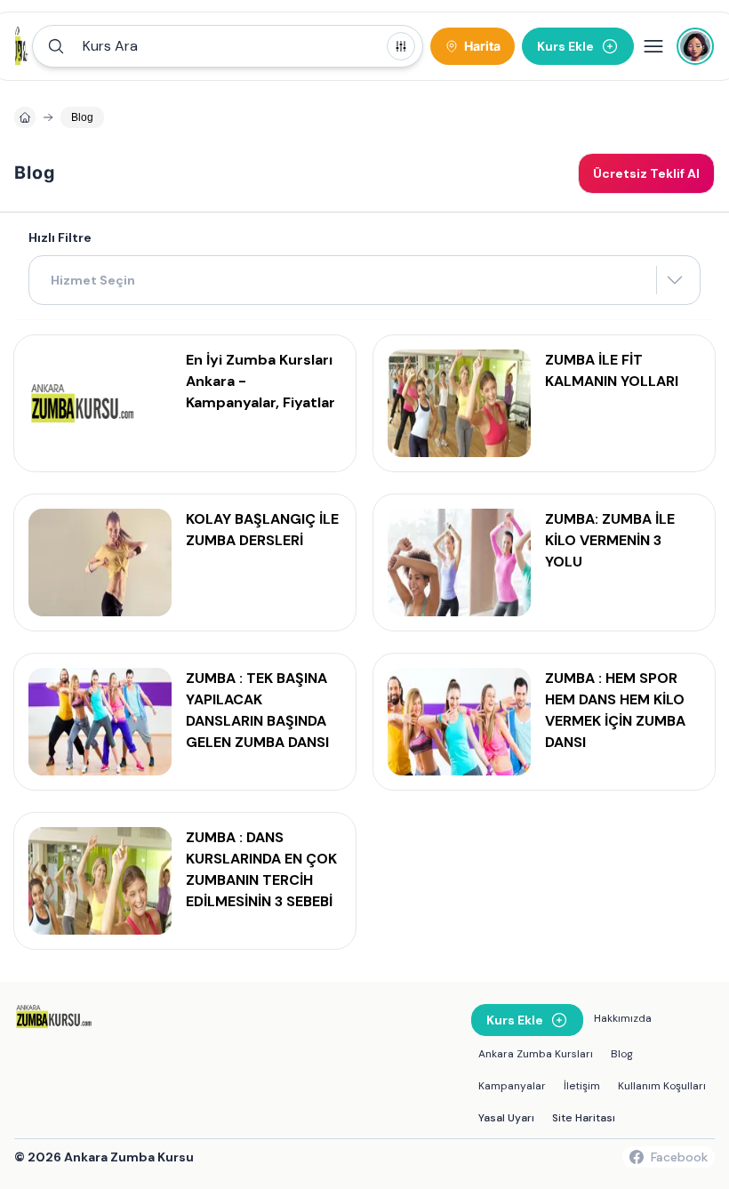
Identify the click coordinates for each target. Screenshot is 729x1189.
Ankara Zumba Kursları (535, 1054)
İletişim (582, 1086)
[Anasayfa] (25, 117)
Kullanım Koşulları (662, 1086)
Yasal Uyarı (506, 1118)
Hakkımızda (623, 1018)
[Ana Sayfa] (23, 46)
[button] (227, 46)
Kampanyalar (512, 1086)
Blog (622, 1054)
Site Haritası (583, 1118)
